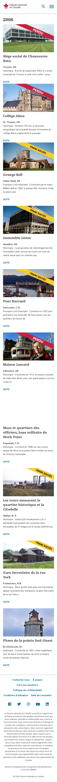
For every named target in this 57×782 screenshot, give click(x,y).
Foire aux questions (27, 685)
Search (43, 7)
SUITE (6, 82)
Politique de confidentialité (27, 690)
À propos (38, 679)
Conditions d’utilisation (15, 695)
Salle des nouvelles (41, 695)
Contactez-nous (21, 679)
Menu (51, 7)
